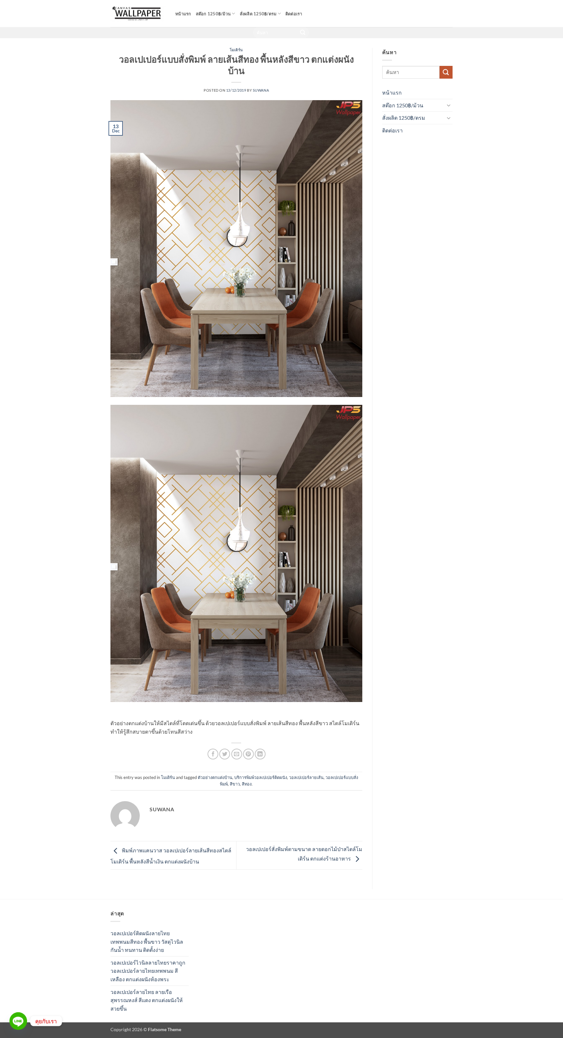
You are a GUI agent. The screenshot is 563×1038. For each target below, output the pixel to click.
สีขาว (235, 783)
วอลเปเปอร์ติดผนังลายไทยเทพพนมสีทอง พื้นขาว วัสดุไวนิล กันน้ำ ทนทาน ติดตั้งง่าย (146, 941)
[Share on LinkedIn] (260, 754)
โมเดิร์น (236, 50)
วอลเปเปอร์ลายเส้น (306, 777)
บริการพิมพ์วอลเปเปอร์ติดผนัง (260, 777)
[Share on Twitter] (224, 754)
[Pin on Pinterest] (248, 754)
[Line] (18, 1021)
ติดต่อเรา (293, 13)
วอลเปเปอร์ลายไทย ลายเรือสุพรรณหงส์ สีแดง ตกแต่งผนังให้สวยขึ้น (146, 1000)
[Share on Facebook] (213, 754)
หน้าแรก (183, 13)
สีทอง (247, 783)
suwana (261, 90)
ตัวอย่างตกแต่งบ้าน (215, 777)
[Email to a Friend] (236, 754)
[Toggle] (449, 105)
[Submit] (303, 32)
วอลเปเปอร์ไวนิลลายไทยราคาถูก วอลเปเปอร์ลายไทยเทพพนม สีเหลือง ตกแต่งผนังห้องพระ (147, 970)
